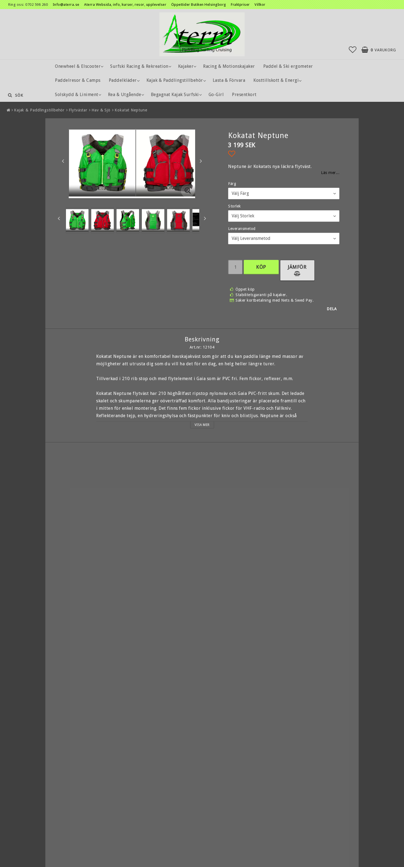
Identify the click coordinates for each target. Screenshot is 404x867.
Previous (63, 161)
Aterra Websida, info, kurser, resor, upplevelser (125, 4)
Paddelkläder (123, 80)
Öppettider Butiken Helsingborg (199, 4)
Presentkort (244, 94)
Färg (232, 183)
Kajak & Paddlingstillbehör (174, 80)
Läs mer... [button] (330, 172)
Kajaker (186, 66)
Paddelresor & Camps (78, 80)
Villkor (259, 4)
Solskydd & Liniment (76, 94)
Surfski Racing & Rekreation (139, 66)
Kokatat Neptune (131, 110)
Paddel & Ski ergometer (288, 66)
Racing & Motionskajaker (229, 66)
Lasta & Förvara (229, 80)
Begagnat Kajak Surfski (175, 94)
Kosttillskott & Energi (276, 80)
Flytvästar (78, 110)
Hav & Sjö (101, 110)
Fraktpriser (241, 4)
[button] (353, 50)
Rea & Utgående (124, 94)
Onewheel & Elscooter (78, 66)
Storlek (234, 206)
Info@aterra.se (66, 4)
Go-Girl (216, 94)
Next (201, 161)
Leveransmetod (242, 228)
